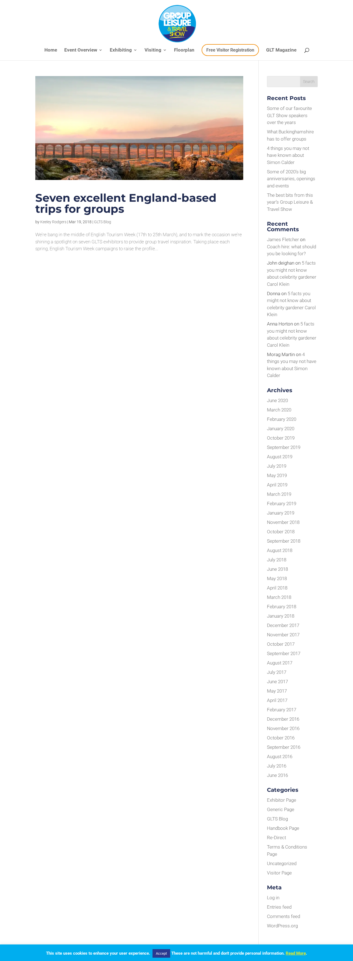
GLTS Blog (102, 222)
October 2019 (281, 438)
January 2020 (280, 428)
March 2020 (279, 410)
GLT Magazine (281, 50)
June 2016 (277, 775)
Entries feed (279, 907)
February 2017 (281, 709)
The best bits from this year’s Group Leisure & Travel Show (290, 202)
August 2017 (279, 663)
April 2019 (277, 485)
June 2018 (277, 569)
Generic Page (280, 809)
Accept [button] (161, 953)
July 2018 (276, 559)
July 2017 (276, 672)
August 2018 (279, 550)
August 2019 (279, 456)
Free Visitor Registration (230, 50)
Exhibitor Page (281, 800)
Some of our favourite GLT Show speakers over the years (289, 115)
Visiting (153, 50)
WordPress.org (282, 925)
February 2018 (281, 606)
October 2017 (281, 644)
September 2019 (283, 447)
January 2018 (280, 616)
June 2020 (277, 400)
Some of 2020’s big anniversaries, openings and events (291, 179)
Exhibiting (121, 50)
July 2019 (276, 466)
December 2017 (283, 625)
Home (50, 50)
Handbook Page (283, 828)
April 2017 (277, 700)
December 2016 (283, 719)
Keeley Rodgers (53, 222)
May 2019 (277, 475)
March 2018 (279, 597)
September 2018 (283, 541)
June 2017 (277, 681)
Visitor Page (279, 873)
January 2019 (280, 513)
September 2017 (283, 653)
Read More (296, 953)
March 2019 (279, 494)
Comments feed (283, 916)
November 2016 (283, 728)
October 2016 (281, 738)
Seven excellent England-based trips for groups (125, 203)
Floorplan (184, 50)
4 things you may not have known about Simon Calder (288, 155)
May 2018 (277, 578)
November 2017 (283, 634)
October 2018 (281, 531)
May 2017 (277, 691)
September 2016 (283, 747)
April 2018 (277, 588)
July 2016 (276, 766)
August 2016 (279, 756)
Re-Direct (276, 837)
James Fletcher (283, 239)
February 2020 (281, 419)
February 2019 (281, 503)
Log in (273, 897)
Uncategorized (281, 863)
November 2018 (283, 522)
